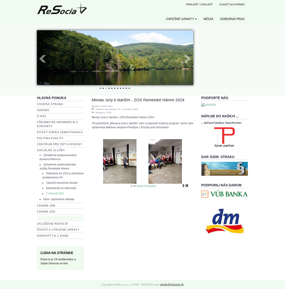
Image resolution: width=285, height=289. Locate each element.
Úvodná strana (50, 104)
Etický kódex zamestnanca (60, 132)
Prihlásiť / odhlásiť (199, 4)
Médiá (208, 19)
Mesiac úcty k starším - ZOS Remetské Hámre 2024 (138, 100)
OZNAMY (43, 110)
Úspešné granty (180, 19)
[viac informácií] (224, 168)
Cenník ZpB (46, 205)
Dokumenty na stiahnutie (61, 188)
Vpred (140, 186)
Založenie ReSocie (52, 223)
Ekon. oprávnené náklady (58, 199)
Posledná (150, 186)
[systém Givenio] (208, 104)
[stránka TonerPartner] (224, 136)
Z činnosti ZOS (55, 193)
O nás (41, 116)
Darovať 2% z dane (53, 235)
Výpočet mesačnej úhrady (61, 182)
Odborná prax (232, 19)
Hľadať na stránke (232, 4)
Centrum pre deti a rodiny (59, 144)
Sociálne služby (51, 150)
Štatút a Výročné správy (58, 229)
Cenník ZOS (46, 211)
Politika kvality (50, 138)
